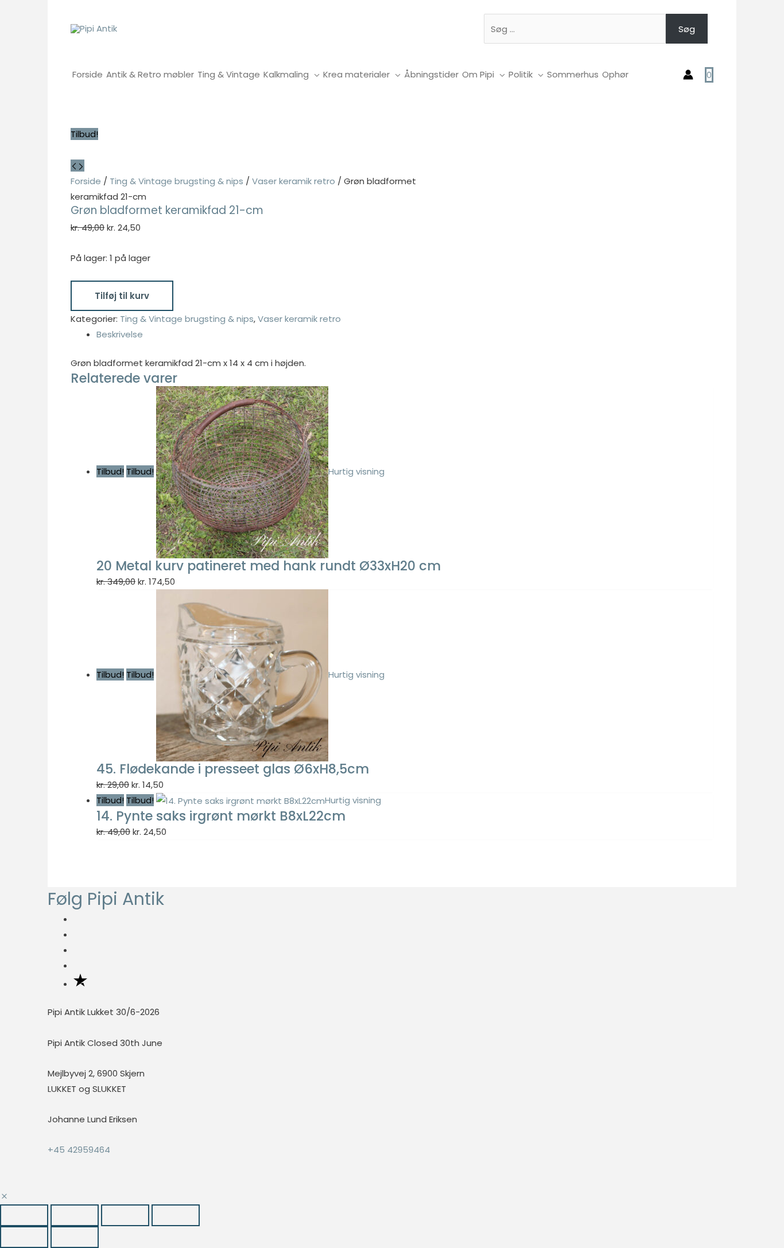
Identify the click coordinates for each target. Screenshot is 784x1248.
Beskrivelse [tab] (119, 334)
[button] (4, 1197)
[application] (314, 74)
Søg (686, 29)
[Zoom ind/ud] (24, 1215)
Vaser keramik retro (293, 181)
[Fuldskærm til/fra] (75, 1215)
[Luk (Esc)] (176, 1215)
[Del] (125, 1215)
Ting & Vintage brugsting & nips (176, 181)
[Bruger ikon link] (688, 74)
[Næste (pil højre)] (75, 1237)
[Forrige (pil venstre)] (24, 1237)
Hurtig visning (356, 471)
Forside (86, 181)
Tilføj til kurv (122, 296)
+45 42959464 (79, 1150)
